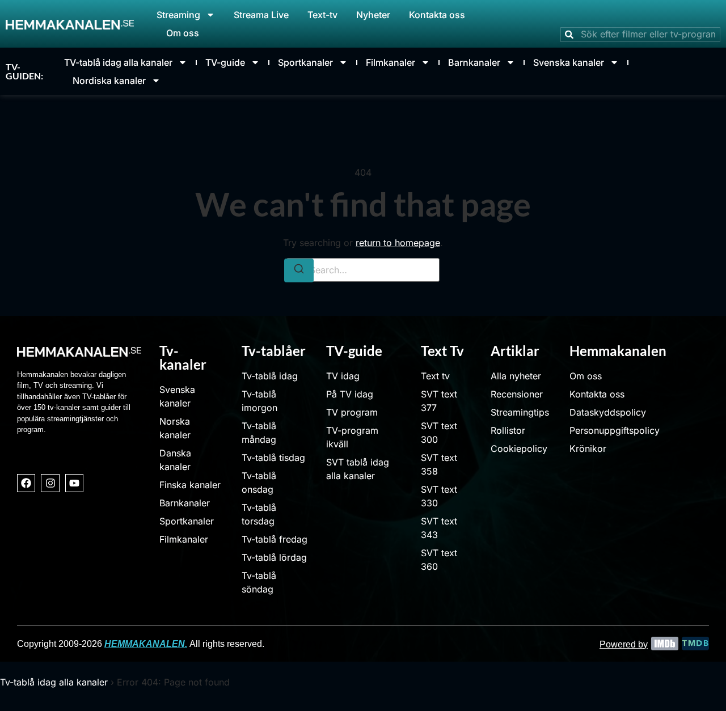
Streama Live (261, 14)
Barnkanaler (474, 62)
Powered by (624, 644)
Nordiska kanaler (109, 80)
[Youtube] (74, 483)
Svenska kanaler (568, 62)
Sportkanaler (305, 62)
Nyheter (373, 14)
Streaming (178, 14)
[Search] (299, 270)
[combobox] (640, 34)
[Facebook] (26, 483)
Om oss (182, 33)
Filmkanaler (390, 62)
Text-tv (322, 14)
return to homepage (398, 242)
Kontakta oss (437, 14)
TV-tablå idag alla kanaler (118, 62)
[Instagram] (50, 483)
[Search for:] (363, 270)
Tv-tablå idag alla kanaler (54, 682)
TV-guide (225, 62)
